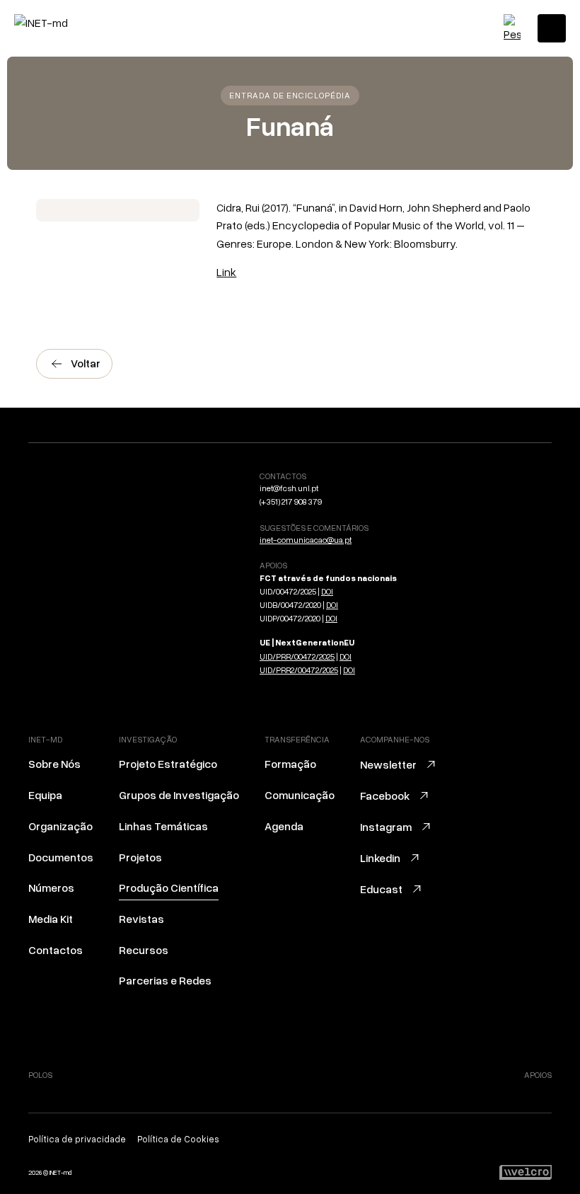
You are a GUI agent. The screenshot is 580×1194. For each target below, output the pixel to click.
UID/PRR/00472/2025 (297, 656)
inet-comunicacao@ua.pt (306, 539)
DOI (327, 591)
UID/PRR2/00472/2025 (299, 670)
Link (226, 272)
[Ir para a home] (74, 22)
